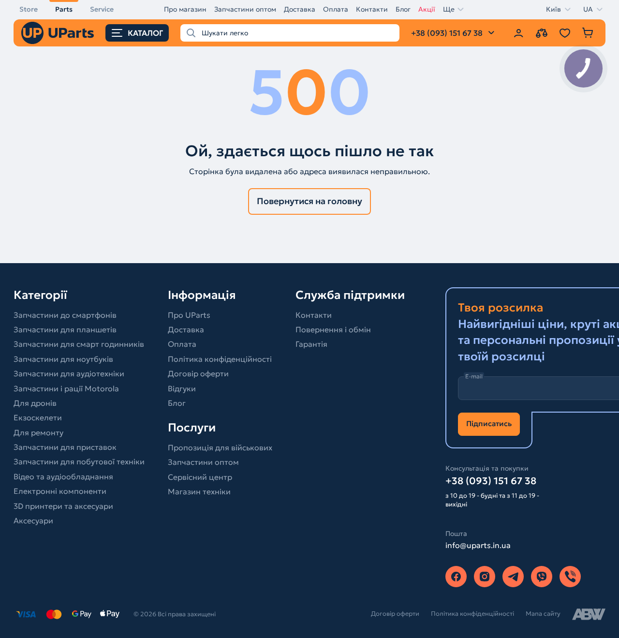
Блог (403, 9)
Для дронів (35, 403)
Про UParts (189, 315)
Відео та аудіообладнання (63, 476)
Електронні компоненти (60, 491)
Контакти (372, 9)
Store (28, 9)
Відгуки (182, 388)
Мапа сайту (543, 613)
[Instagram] (484, 576)
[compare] (541, 33)
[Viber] (541, 576)
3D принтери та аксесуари (63, 506)
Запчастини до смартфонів (65, 315)
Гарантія (311, 344)
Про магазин (185, 9)
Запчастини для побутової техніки (79, 461)
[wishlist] (565, 33)
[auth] (518, 33)
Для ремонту (38, 432)
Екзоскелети (38, 417)
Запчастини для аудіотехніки (69, 373)
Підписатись (489, 423)
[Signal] (570, 576)
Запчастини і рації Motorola (66, 388)
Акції (426, 9)
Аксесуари (33, 520)
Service (102, 9)
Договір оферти (198, 373)
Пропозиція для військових (220, 447)
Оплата (335, 9)
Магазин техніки (199, 491)
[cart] (588, 33)
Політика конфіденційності (220, 359)
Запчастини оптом (245, 9)
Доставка (299, 9)
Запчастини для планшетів (65, 329)
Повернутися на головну (309, 201)
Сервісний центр (200, 477)
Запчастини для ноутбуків (63, 359)
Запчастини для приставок (65, 447)
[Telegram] (513, 576)
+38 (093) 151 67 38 (490, 481)
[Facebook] (456, 576)
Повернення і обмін (333, 329)
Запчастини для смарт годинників (79, 344)
